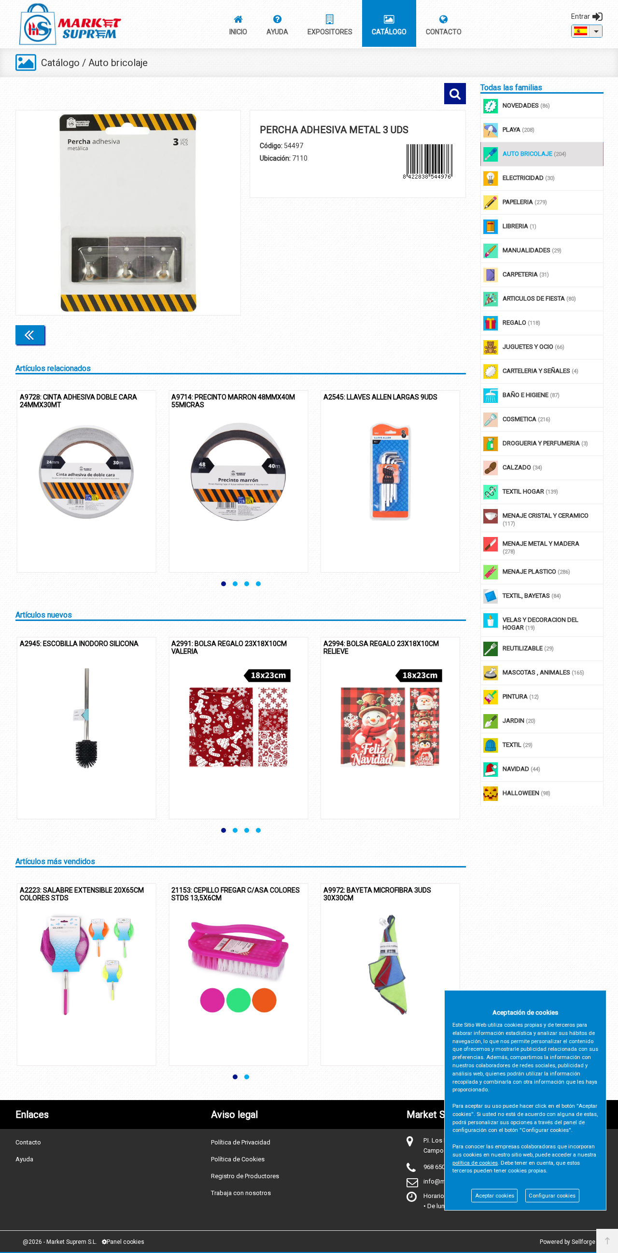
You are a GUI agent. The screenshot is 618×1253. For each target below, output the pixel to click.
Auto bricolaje (118, 63)
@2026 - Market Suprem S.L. (60, 1242)
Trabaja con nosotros (241, 1193)
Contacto (28, 1142)
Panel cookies (125, 1242)
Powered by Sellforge (567, 1242)
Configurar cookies (552, 1196)
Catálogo (60, 63)
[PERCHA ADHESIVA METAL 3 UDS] (128, 213)
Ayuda (24, 1159)
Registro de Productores (245, 1176)
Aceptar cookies (494, 1196)
